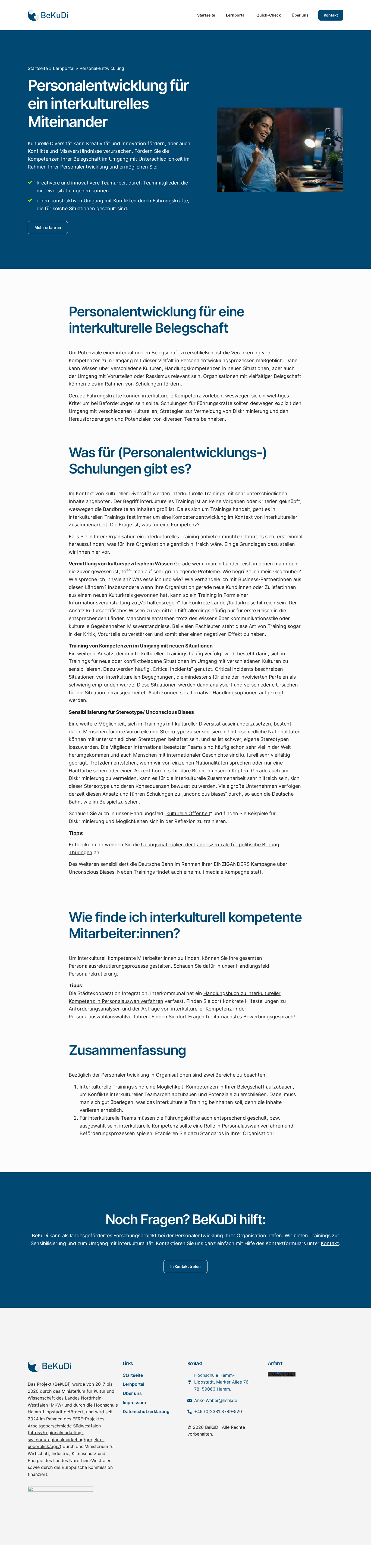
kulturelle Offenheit (188, 813)
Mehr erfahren (281, 1375)
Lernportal (236, 15)
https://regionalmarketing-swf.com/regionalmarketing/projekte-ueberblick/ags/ (66, 1439)
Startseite (206, 15)
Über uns (300, 15)
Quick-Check (268, 15)
